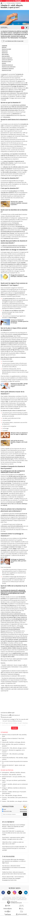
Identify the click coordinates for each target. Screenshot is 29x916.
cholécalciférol (13, 191)
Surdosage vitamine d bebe (9, 723)
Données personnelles (7, 898)
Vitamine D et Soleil (6, 49)
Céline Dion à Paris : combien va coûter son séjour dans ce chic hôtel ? (13, 843)
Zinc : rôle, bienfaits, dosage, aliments (12, 795)
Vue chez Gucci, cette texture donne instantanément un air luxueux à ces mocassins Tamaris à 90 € (13, 867)
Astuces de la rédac (7, 811)
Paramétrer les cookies (16, 898)
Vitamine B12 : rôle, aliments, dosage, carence (14, 748)
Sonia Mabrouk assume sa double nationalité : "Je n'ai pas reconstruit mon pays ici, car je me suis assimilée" (14, 848)
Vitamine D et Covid (6, 70)
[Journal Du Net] (21, 906)
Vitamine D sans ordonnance (8, 66)
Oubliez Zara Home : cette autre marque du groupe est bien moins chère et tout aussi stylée (14, 873)
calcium (19, 81)
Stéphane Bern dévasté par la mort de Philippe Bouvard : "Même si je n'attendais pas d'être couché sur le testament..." (13, 826)
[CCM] (7, 906)
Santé (4, 809)
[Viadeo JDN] (21, 911)
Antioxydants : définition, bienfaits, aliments (13, 772)
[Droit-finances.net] (21, 909)
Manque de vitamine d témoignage (11, 725)
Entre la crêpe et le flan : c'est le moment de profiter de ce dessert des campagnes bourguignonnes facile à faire (13, 878)
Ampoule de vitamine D (7, 65)
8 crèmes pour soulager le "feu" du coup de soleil (15, 719)
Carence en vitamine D (7, 59)
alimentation (6, 117)
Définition (4, 47)
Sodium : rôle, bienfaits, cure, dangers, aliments (14, 801)
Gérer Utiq (24, 898)
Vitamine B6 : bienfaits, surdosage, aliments (13, 742)
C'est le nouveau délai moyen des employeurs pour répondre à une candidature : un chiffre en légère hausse (14, 861)
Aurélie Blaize (4, 27)
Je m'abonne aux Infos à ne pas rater (14, 41)
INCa (25, 170)
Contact (13, 897)
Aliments (4, 63)
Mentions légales (6, 899)
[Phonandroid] (21, 914)
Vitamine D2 (5, 50)
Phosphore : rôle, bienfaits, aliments (11, 774)
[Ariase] (7, 914)
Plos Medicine (10, 605)
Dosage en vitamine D (7, 58)
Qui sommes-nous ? (7, 897)
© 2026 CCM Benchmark (21, 899)
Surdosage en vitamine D (8, 68)
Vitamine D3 (5, 52)
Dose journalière (6, 56)
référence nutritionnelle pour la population (13, 245)
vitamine (4, 74)
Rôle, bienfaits (5, 54)
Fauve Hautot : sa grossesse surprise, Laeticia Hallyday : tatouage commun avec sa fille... (13, 838)
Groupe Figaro (13, 899)
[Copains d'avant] (7, 911)
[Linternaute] (7, 908)
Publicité (17, 897)
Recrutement (22, 897)
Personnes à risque (6, 61)
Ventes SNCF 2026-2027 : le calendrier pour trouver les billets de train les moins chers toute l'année (14, 833)
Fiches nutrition (11, 3)
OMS (7, 401)
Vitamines (18, 3)
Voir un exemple (23, 809)
